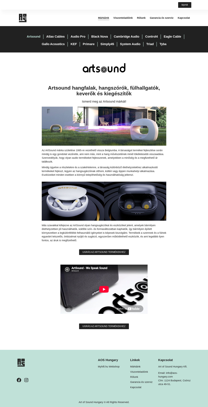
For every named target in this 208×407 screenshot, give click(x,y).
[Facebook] (19, 380)
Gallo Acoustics (53, 44)
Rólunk (141, 17)
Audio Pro (78, 36)
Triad (150, 44)
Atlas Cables (55, 36)
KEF (74, 44)
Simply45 (107, 44)
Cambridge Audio (126, 36)
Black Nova (99, 36)
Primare (89, 44)
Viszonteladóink (123, 17)
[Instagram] (26, 380)
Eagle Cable (172, 36)
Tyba (163, 44)
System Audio (130, 44)
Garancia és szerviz (161, 17)
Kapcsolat (184, 17)
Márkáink (103, 17)
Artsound (33, 36)
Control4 (151, 36)
